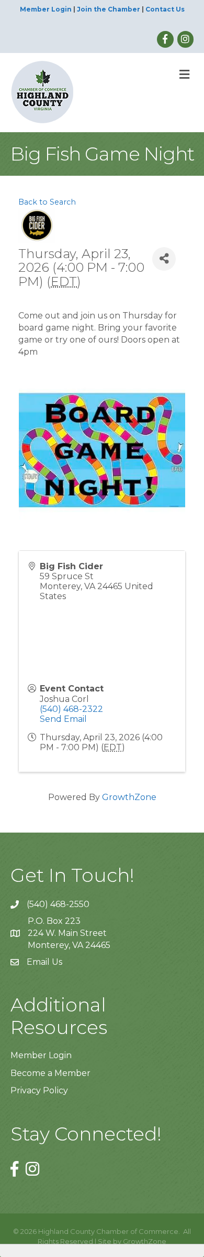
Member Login (46, 9)
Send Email (63, 719)
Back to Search (47, 202)
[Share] (164, 259)
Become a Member (50, 1073)
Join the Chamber (108, 9)
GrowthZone (129, 797)
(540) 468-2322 (71, 709)
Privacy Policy (39, 1090)
